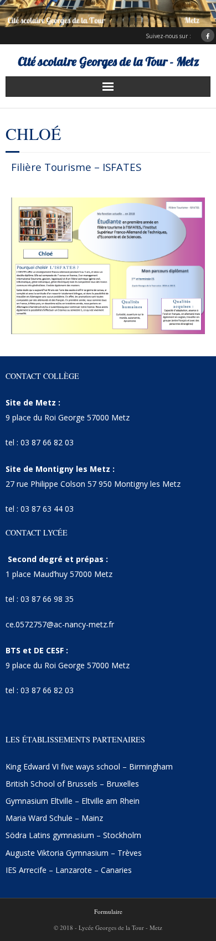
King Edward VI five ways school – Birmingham (89, 766)
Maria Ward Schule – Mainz (54, 818)
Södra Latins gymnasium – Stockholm (73, 835)
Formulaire (108, 911)
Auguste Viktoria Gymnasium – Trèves (74, 853)
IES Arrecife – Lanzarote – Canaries (69, 870)
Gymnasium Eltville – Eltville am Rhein (73, 801)
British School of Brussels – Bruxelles (72, 783)
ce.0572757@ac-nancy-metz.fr (60, 624)
